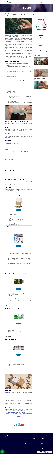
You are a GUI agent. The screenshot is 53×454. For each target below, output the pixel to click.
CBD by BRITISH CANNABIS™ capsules (21, 41)
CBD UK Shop (24, 438)
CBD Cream (34, 443)
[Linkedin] (10, 443)
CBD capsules (13, 36)
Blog (41, 2)
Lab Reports (31, 2)
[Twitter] (7, 443)
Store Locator (37, 2)
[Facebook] (8, 443)
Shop (22, 2)
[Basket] (47, 2)
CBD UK (28, 403)
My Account (42, 448)
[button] (14, 425)
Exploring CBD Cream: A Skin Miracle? (40, 78)
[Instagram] (5, 443)
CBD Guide (26, 2)
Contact (44, 2)
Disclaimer (42, 443)
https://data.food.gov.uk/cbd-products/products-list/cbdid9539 (16, 412)
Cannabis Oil (34, 438)
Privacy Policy (42, 438)
